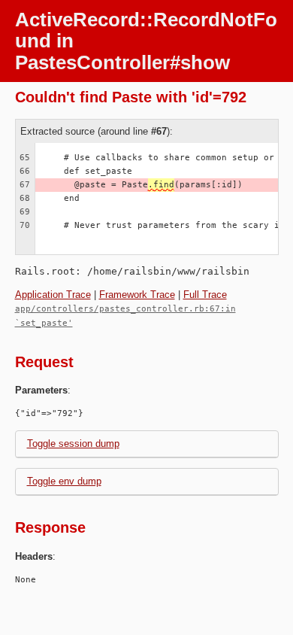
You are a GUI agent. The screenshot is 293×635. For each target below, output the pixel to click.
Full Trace (205, 294)
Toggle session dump (73, 443)
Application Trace (53, 294)
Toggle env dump (64, 481)
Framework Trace (137, 294)
